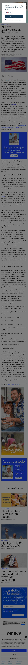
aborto (3, 196)
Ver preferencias (14, 658)
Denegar (14, 654)
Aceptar (14, 650)
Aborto (8, 384)
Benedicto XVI (14, 104)
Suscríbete (14, 155)
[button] (26, 636)
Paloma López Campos (6, 54)
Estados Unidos (5, 24)
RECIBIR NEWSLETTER (18, 615)
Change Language (14, 17)
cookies (11, 611)
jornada (8, 80)
